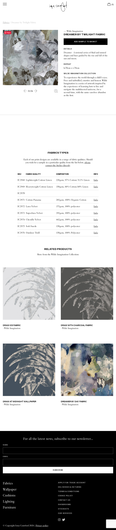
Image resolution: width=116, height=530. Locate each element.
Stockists (63, 509)
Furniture (9, 507)
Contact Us (64, 500)
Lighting (8, 501)
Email (5, 456)
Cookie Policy (65, 496)
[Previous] (25, 91)
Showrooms (64, 504)
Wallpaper (10, 489)
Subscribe (58, 470)
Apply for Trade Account (72, 483)
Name (5, 445)
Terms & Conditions (68, 491)
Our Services (65, 513)
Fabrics (6, 23)
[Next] (36, 91)
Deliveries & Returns (69, 487)
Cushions (9, 495)
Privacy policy (42, 525)
